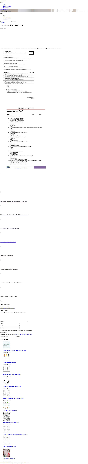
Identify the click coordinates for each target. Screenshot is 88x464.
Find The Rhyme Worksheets (10, 410)
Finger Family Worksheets (9, 362)
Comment (2, 321)
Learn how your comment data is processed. (23, 334)
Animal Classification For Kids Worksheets (13, 398)
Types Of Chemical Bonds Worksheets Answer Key (15, 434)
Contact (4, 5)
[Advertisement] (36, 37)
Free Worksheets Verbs (4, 306)
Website (1, 327)
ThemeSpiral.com (25, 462)
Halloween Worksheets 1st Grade (11, 422)
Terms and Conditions (7, 6)
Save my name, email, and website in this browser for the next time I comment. (17, 330)
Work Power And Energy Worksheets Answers (14, 350)
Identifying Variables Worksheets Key (7, 308)
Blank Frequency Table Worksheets (11, 374)
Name (1, 323)
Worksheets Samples (4, 9)
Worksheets (2, 22)
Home (4, 4)
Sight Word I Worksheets (9, 458)
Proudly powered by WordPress (6, 462)
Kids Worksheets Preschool (9, 446)
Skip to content (3, 0)
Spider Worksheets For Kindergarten (12, 386)
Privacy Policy (5, 7)
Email (1, 325)
